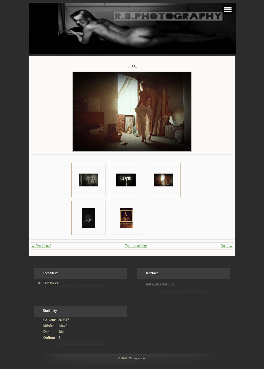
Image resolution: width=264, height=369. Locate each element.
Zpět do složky (136, 246)
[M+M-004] (126, 180)
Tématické (51, 283)
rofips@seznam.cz (160, 284)
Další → (227, 246)
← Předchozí (41, 246)
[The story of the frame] (126, 218)
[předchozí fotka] (44, 112)
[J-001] (163, 180)
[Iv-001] (88, 180)
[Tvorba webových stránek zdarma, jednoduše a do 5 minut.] (144, 358)
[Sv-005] (88, 218)
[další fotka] (219, 112)
